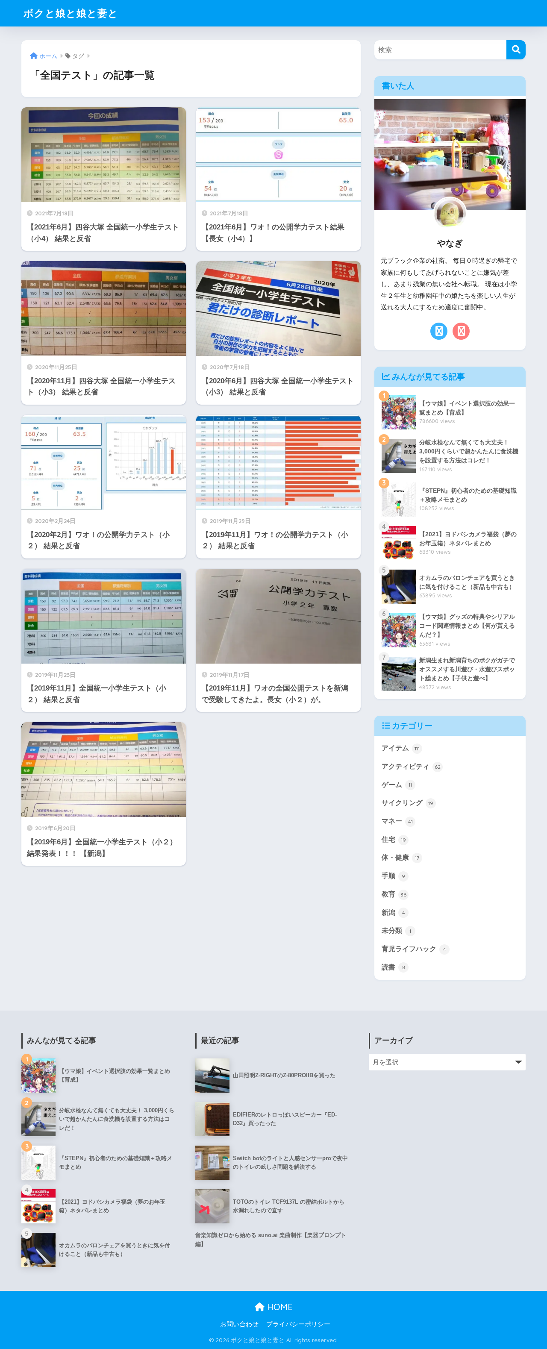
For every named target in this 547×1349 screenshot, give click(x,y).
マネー (397, 821)
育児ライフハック (414, 948)
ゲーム (397, 784)
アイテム (401, 748)
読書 (393, 967)
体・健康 (400, 857)
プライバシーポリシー (298, 1324)
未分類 (396, 930)
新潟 (393, 912)
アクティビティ (411, 766)
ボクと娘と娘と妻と (71, 13)
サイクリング (407, 802)
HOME (279, 1307)
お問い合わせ (239, 1324)
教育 (394, 894)
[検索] (516, 49)
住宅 (394, 839)
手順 (393, 875)
